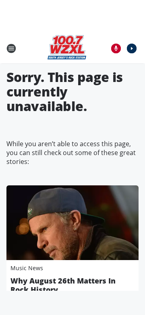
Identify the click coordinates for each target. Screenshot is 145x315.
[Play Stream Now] (132, 48)
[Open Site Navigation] (11, 48)
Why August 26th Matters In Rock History (63, 285)
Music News (26, 268)
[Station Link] (67, 48)
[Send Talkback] (116, 48)
